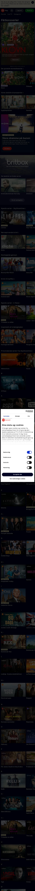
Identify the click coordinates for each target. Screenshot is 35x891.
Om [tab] (29, 416)
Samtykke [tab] (6, 416)
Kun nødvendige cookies (17, 479)
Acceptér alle (17, 474)
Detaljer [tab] (17, 416)
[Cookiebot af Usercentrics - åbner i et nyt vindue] (25, 411)
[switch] (29, 457)
